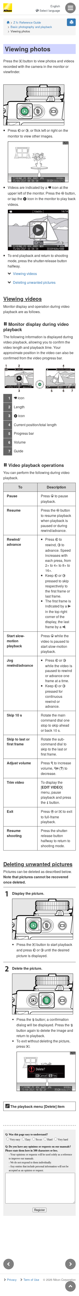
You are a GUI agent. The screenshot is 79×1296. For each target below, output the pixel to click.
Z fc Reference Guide (27, 22)
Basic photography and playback (31, 27)
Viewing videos (25, 273)
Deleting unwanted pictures (34, 282)
